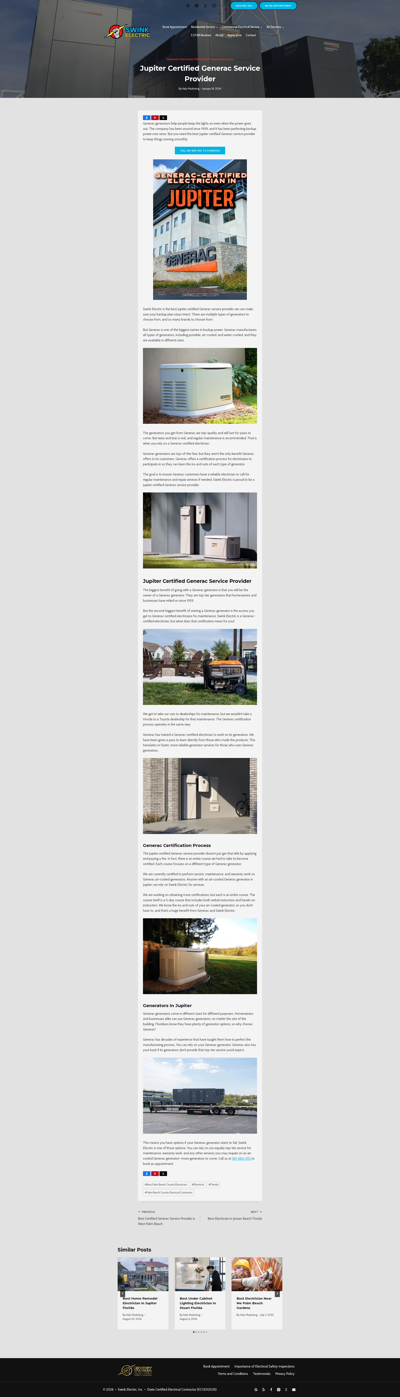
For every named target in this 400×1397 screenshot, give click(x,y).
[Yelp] (205, 5)
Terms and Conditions (233, 1374)
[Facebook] (196, 5)
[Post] (163, 118)
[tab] (194, 1332)
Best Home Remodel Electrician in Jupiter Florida (140, 1303)
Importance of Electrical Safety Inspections (264, 1366)
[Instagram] (214, 5)
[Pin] (155, 118)
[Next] (277, 1293)
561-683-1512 (242, 1158)
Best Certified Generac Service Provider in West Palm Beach (166, 1218)
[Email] (293, 1389)
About (219, 35)
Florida (213, 1184)
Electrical (198, 1184)
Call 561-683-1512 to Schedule (200, 150)
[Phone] (286, 1389)
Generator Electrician (180, 59)
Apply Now (235, 35)
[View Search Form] (221, 5)
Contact (251, 35)
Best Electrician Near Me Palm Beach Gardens (254, 1303)
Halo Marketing (190, 88)
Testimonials (261, 1374)
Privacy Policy (285, 1374)
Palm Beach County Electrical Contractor (168, 1192)
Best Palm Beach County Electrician (166, 1184)
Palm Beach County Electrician (214, 59)
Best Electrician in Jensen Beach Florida (235, 1215)
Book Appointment (278, 5)
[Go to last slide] (122, 1293)
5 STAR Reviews (201, 35)
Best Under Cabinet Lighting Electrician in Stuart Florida (198, 1303)
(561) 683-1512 (244, 5)
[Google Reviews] (188, 5)
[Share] (146, 118)
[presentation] (143, 1274)
